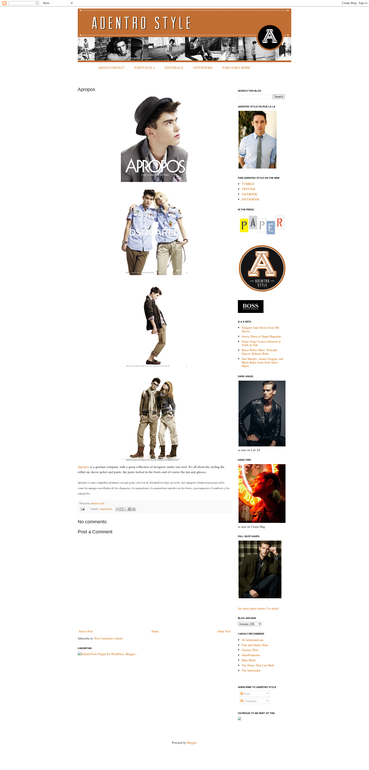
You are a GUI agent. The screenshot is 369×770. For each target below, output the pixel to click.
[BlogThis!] (122, 509)
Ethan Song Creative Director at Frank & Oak (261, 343)
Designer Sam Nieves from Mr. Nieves (261, 329)
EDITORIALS (174, 67)
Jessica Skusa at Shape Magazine (261, 336)
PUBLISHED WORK (236, 67)
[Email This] (118, 509)
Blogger (191, 743)
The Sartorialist (251, 670)
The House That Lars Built (258, 665)
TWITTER (248, 189)
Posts (246, 694)
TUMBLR (248, 184)
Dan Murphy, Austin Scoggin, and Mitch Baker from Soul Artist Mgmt (262, 362)
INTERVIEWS (203, 67)
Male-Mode (249, 660)
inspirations (106, 509)
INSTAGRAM (250, 199)
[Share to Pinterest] (134, 509)
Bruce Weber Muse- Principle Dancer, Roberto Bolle (259, 352)
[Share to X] (126, 509)
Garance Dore (250, 650)
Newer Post (86, 631)
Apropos (83, 467)
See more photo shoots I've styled (258, 608)
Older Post (224, 631)
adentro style (98, 503)
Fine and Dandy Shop (255, 645)
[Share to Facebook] (130, 509)
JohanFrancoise (251, 655)
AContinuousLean (252, 640)
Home (155, 631)
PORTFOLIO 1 (145, 67)
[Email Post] (82, 509)
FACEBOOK (249, 194)
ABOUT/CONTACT (112, 67)
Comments (250, 701)
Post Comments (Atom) (108, 638)
